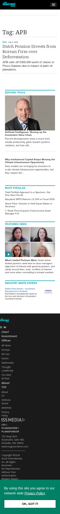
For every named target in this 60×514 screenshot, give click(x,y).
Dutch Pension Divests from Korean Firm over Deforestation (29, 51)
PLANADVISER (10, 428)
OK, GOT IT (30, 504)
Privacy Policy (34, 493)
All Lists (6, 354)
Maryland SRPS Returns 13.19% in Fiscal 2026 (30, 199)
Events (5, 358)
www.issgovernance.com (15, 446)
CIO (4, 424)
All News (6, 345)
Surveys (6, 349)
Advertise (7, 407)
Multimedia (8, 362)
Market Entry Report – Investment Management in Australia (20, 290)
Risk (4, 42)
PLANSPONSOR (10, 431)
